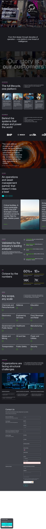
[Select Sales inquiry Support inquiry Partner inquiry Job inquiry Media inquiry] (32, 417)
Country (24, 456)
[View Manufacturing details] (31, 328)
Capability (24, 425)
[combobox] (32, 431)
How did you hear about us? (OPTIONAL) (29, 466)
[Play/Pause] (23, 64)
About (22, 1)
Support (19, 1)
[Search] (35, 1)
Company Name (25, 452)
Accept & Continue (7, 523)
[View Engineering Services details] (17, 320)
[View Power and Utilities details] (31, 341)
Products (7, 1)
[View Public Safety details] (17, 349)
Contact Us (42, 1)
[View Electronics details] (3, 318)
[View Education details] (31, 308)
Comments (26, 473)
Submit (25, 485)
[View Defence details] (17, 308)
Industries (11, 1)
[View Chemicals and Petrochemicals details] (3, 310)
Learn (15, 1)
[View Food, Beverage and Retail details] (31, 320)
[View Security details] (31, 349)
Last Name (24, 439)
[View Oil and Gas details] (17, 339)
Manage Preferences (7, 526)
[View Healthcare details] (17, 328)
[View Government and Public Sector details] (3, 331)
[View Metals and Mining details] (3, 341)
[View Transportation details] (3, 349)
